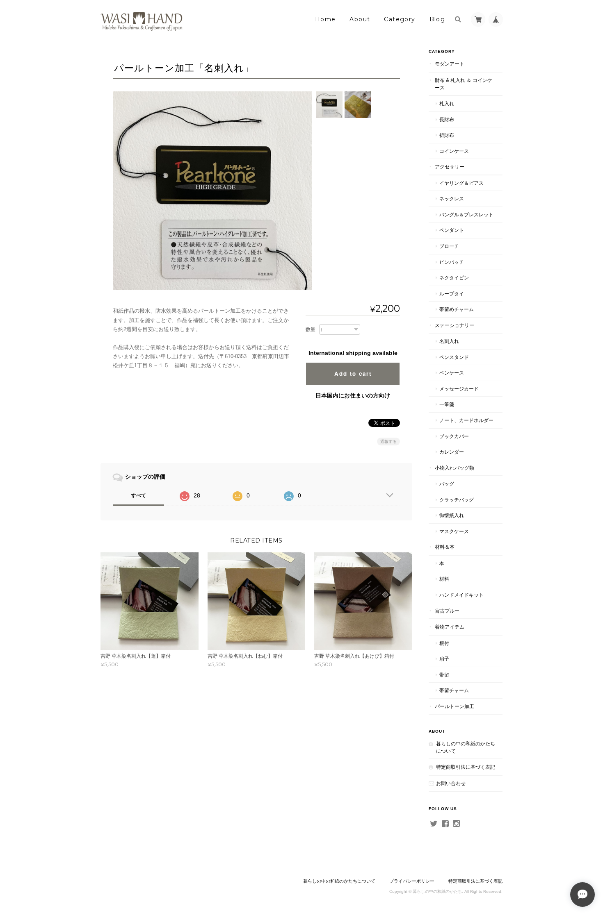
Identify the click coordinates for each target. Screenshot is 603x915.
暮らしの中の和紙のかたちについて (465, 747)
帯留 (444, 674)
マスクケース (454, 531)
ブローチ (449, 246)
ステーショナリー (454, 325)
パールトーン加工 (454, 706)
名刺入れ (449, 341)
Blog (437, 19)
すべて (138, 495)
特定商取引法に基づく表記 (465, 767)
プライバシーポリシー (411, 881)
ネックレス (451, 198)
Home (325, 19)
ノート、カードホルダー (466, 420)
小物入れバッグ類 (454, 467)
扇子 (444, 658)
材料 (444, 578)
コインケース (454, 151)
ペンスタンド (454, 357)
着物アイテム (449, 626)
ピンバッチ (451, 262)
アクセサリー (449, 166)
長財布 (446, 119)
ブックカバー (454, 436)
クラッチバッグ (456, 499)
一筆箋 (446, 404)
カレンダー (451, 451)
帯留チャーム (454, 690)
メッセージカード (459, 388)
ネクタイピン (454, 277)
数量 (310, 329)
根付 (444, 643)
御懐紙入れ (451, 515)
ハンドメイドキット (461, 594)
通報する (388, 441)
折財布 (446, 135)
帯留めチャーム (456, 309)
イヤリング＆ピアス (461, 183)
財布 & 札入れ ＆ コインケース (463, 83)
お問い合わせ (451, 783)
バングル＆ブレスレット (466, 214)
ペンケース (451, 372)
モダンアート (449, 63)
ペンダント (451, 230)
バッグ (446, 483)
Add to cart (353, 373)
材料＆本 (445, 546)
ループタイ (451, 293)
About (359, 19)
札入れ (446, 103)
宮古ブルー (447, 610)
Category (399, 19)
